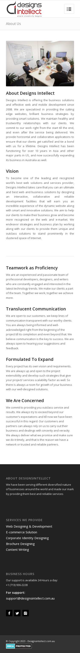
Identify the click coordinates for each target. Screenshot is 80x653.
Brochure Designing (20, 544)
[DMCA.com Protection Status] (19, 647)
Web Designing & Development (29, 526)
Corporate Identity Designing (27, 538)
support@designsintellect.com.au (30, 598)
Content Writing (17, 549)
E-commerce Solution (21, 532)
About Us (13, 23)
